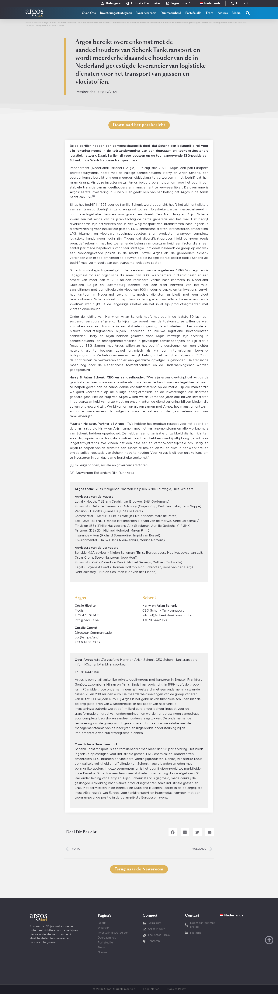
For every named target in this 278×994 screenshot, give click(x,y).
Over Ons (89, 13)
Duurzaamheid (171, 13)
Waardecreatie (146, 13)
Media (236, 13)
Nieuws (223, 13)
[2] (72, 472)
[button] (248, 13)
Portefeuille (193, 13)
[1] (72, 465)
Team (209, 13)
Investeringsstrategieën (116, 13)
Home (28, 23)
